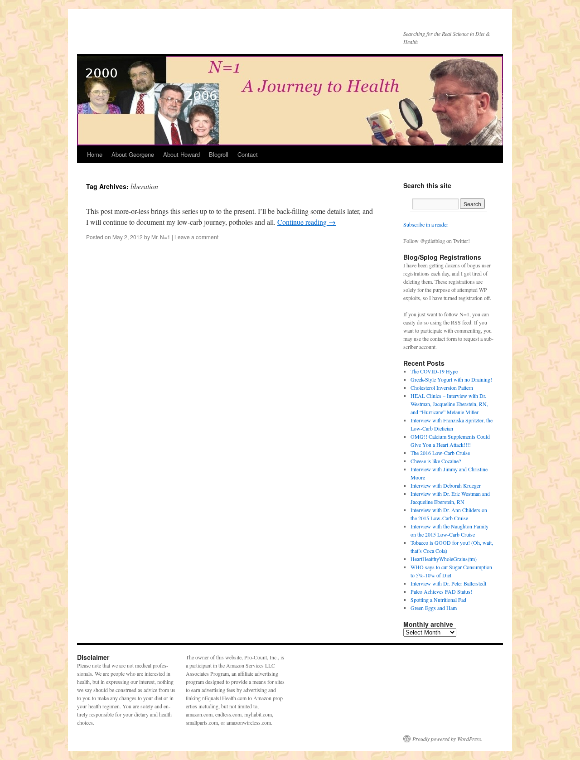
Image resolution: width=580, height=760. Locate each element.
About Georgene (132, 154)
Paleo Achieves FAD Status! (441, 591)
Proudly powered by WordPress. (447, 738)
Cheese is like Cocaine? (436, 461)
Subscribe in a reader (425, 224)
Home (94, 154)
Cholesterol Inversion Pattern (442, 387)
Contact (247, 154)
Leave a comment (196, 237)
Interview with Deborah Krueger (446, 485)
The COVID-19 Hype (434, 371)
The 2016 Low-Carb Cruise (440, 452)
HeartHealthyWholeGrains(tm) (444, 558)
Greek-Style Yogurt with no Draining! (451, 379)
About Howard (181, 154)
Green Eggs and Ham (434, 607)
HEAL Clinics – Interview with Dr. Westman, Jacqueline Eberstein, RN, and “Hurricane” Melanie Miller (449, 404)
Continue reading (306, 222)
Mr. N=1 (160, 237)
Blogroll (218, 154)
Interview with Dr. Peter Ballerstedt (448, 583)
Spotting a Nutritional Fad (438, 599)
